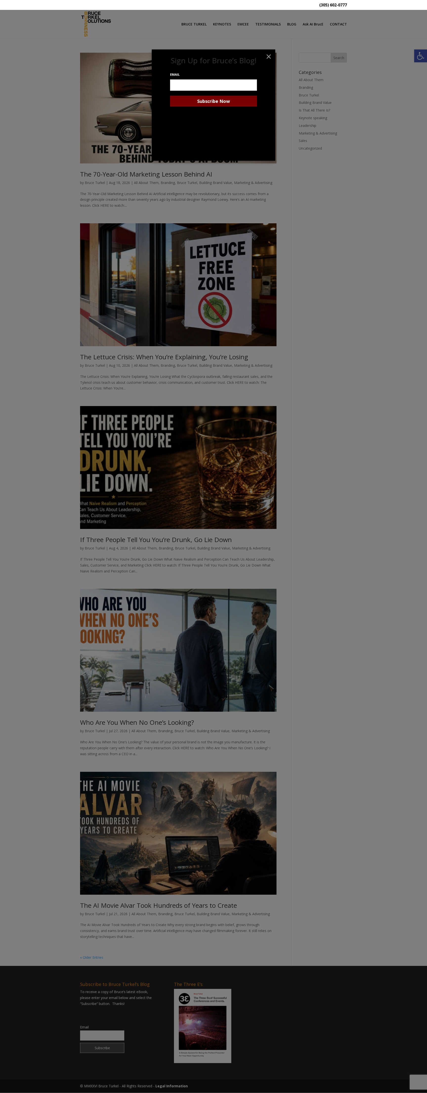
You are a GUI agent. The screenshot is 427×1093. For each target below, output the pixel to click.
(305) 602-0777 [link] (333, 5)
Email (175, 74)
